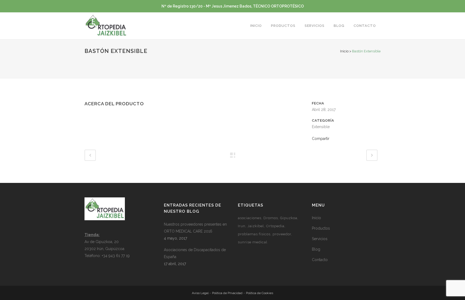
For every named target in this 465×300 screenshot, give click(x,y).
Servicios (319, 239)
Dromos (270, 218)
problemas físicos (254, 234)
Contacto (320, 260)
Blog (316, 249)
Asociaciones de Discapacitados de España (195, 253)
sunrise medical (252, 242)
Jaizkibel (256, 226)
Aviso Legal (200, 293)
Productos (321, 228)
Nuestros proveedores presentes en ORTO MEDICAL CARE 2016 (195, 227)
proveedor (282, 234)
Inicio (344, 51)
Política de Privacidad (227, 293)
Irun (241, 226)
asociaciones (249, 218)
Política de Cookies (259, 293)
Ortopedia (275, 226)
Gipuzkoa (288, 218)
